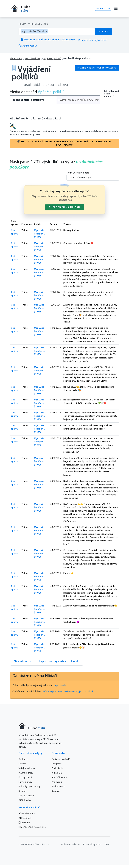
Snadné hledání (29, 45)
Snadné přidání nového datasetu (97, 68)
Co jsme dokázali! (61, 759)
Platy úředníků (26, 772)
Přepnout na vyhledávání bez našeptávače (49, 39)
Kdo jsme (57, 763)
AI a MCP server (59, 777)
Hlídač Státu (16, 58)
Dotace (22, 763)
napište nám (60, 685)
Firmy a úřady (25, 781)
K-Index (23, 791)
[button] (64, 143)
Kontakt (56, 791)
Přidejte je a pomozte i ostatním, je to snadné (68, 691)
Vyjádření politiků (52, 58)
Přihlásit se (103, 8)
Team (107, 844)
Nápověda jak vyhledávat (93, 40)
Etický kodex (58, 768)
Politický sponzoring (29, 786)
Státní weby (25, 800)
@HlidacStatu (28, 813)
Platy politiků (25, 777)
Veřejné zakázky (27, 768)
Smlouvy (23, 759)
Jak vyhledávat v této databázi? (111, 94)
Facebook (26, 818)
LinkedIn (25, 822)
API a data (57, 772)
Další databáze (32, 58)
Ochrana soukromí (70, 844)
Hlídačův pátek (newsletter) (33, 827)
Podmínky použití (92, 844)
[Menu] (116, 9)
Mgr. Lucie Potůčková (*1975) (39, 233)
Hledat (103, 31)
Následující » (22, 661)
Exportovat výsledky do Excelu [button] (59, 661)
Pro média (57, 781)
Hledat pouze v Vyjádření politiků (78, 99)
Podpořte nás (59, 786)
